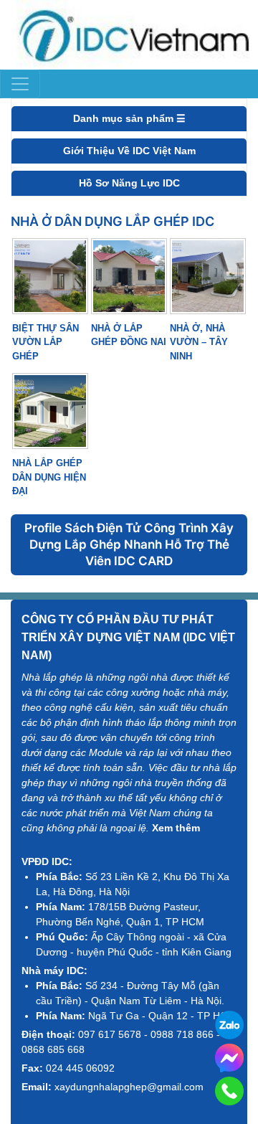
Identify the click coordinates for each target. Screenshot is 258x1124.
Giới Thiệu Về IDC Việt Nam (129, 150)
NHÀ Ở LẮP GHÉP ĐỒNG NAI (128, 335)
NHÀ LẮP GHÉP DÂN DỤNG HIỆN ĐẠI (49, 477)
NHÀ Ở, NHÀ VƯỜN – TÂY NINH (199, 342)
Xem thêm (176, 827)
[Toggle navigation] (20, 84)
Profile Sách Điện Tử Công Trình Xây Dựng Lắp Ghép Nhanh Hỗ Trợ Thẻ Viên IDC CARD (129, 544)
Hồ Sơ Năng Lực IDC (129, 183)
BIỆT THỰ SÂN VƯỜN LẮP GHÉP (45, 342)
